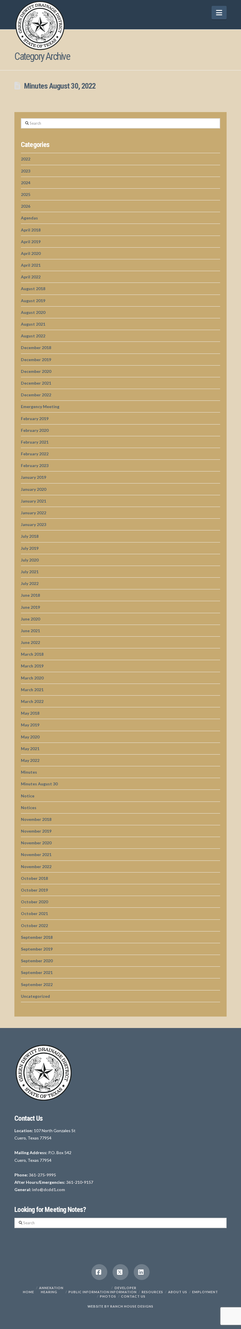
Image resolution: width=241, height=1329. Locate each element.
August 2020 (33, 312)
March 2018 (32, 654)
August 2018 (33, 288)
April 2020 (31, 253)
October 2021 (34, 913)
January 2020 (33, 489)
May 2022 (30, 760)
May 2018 (30, 713)
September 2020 (37, 960)
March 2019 (32, 665)
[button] (219, 12)
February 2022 (34, 453)
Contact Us (133, 1296)
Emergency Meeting (40, 406)
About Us (177, 1292)
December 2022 (36, 394)
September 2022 (37, 984)
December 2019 (36, 359)
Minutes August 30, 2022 (60, 86)
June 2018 (30, 595)
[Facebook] (99, 1272)
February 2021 (34, 441)
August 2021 (33, 324)
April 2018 (31, 229)
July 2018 (30, 536)
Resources (152, 1292)
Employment (205, 1292)
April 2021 (31, 265)
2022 (25, 158)
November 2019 (36, 830)
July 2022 (30, 583)
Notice (27, 795)
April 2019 (31, 241)
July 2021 (30, 571)
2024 (25, 182)
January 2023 (33, 524)
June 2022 (30, 642)
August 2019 (33, 300)
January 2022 (33, 512)
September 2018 (37, 937)
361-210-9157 (79, 1182)
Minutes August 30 (39, 783)
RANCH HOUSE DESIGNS (131, 1306)
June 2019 (30, 607)
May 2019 (30, 724)
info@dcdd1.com (48, 1189)
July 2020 (30, 559)
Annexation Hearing (51, 1290)
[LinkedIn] (142, 1272)
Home (28, 1292)
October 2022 (34, 925)
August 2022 (33, 335)
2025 (25, 194)
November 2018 (36, 819)
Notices (28, 807)
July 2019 (30, 548)
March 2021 (32, 689)
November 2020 (36, 842)
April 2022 (31, 276)
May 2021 (30, 748)
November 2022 (36, 866)
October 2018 (34, 878)
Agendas (29, 217)
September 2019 (37, 948)
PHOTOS (108, 1296)
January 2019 (33, 477)
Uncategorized (35, 996)
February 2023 (34, 465)
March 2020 (32, 677)
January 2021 (33, 500)
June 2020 (30, 618)
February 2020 (34, 430)
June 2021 (30, 630)
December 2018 (36, 347)
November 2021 (36, 854)
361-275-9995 (42, 1174)
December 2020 (36, 371)
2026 (25, 206)
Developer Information (123, 1290)
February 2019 (34, 418)
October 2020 (34, 901)
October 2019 (34, 889)
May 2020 (30, 736)
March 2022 (32, 701)
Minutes (29, 772)
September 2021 (37, 972)
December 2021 (36, 383)
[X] (120, 1272)
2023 (25, 170)
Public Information (88, 1292)
